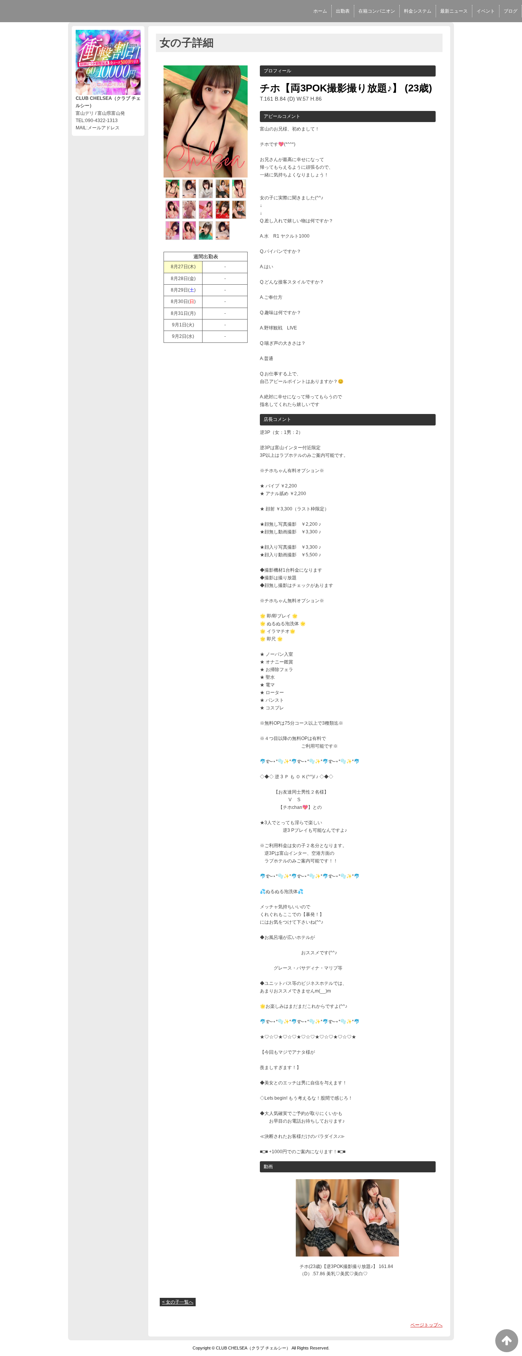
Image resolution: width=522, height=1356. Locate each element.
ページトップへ (426, 1325)
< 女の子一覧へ (177, 1302)
